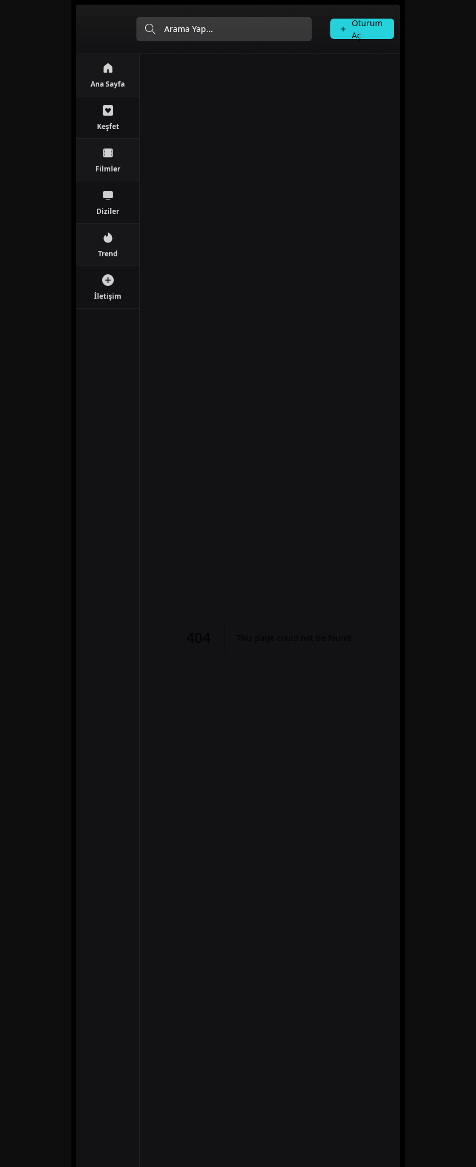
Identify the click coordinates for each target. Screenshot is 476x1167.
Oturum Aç (367, 29)
